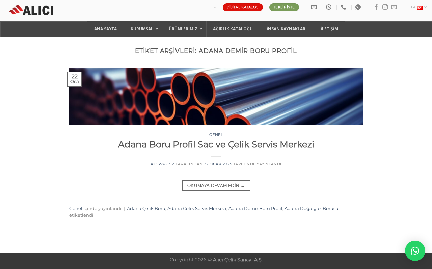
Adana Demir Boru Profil (255, 208)
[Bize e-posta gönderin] (394, 7)
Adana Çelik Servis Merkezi (196, 208)
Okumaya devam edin (216, 185)
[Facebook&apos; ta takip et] (376, 7)
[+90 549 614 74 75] (344, 7)
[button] (415, 251)
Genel (216, 134)
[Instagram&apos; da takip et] (385, 7)
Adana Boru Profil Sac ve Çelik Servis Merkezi (216, 144)
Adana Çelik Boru (146, 208)
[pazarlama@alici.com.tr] (314, 7)
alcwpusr (162, 164)
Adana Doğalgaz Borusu (312, 208)
